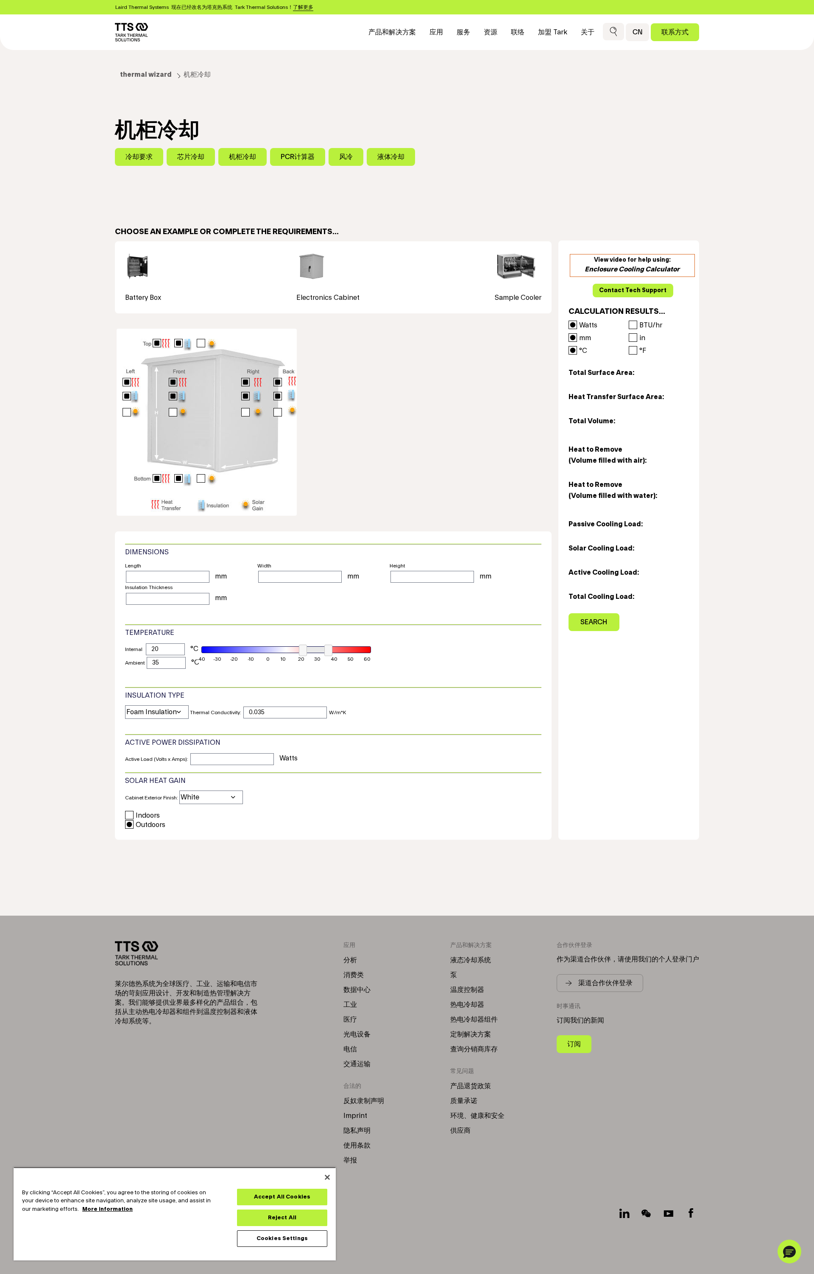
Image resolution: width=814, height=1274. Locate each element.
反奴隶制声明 (363, 1101)
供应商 (460, 1130)
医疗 (350, 1019)
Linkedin (624, 1213)
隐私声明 (357, 1130)
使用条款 (357, 1145)
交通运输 (357, 1064)
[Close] (327, 1177)
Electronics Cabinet (328, 297)
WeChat (646, 1213)
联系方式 (675, 32)
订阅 (574, 1044)
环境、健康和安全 (477, 1115)
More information (107, 1209)
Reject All (282, 1217)
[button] (613, 32)
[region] (175, 1213)
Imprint (355, 1115)
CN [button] (637, 32)
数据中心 (357, 989)
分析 (350, 960)
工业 (350, 1004)
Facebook (690, 1213)
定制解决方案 (470, 1034)
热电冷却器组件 (474, 1019)
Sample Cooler (518, 297)
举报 (350, 1160)
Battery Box (143, 297)
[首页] (131, 32)
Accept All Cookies (282, 1196)
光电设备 (357, 1034)
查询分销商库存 (474, 1049)
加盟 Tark (552, 32)
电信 (350, 1049)
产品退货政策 (470, 1086)
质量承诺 (463, 1101)
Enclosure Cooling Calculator (632, 269)
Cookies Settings (282, 1238)
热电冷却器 (467, 1004)
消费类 (353, 975)
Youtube (668, 1213)
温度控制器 (467, 989)
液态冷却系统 (470, 960)
